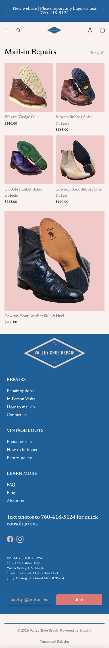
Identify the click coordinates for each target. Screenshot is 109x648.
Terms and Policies (54, 642)
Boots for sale (19, 442)
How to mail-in (21, 407)
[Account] (90, 30)
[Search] (18, 30)
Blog (11, 493)
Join (79, 599)
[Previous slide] (6, 11)
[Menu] (6, 30)
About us (15, 501)
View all (98, 53)
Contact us (17, 415)
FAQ (11, 485)
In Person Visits (21, 399)
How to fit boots (22, 450)
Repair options (20, 391)
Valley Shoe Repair (44, 630)
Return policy (19, 458)
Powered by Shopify (76, 630)
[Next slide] (103, 11)
